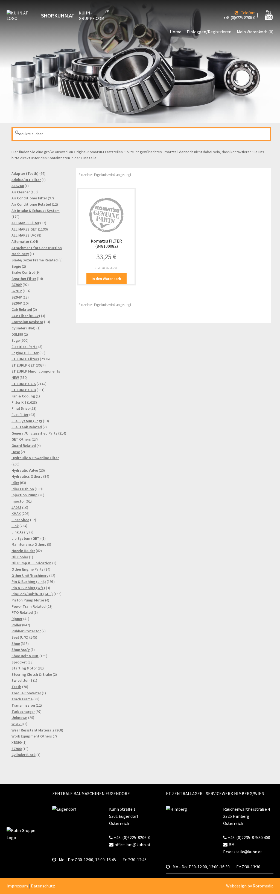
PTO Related (22, 612)
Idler (15, 482)
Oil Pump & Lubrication (31, 562)
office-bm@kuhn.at (133, 844)
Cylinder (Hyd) (23, 328)
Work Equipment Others (31, 736)
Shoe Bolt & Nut (25, 655)
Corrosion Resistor (27, 321)
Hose (15, 451)
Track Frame (22, 699)
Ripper (16, 618)
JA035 (16, 507)
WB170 (16, 723)
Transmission (23, 705)
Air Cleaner (20, 192)
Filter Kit (18, 402)
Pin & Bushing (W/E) (28, 587)
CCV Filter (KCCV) (25, 315)
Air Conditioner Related (31, 204)
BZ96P (16, 303)
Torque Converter (26, 693)
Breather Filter (23, 278)
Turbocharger (23, 711)
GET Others (21, 439)
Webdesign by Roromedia (249, 886)
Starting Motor (24, 668)
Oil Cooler (19, 556)
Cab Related (21, 309)
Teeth (16, 686)
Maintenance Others (28, 544)
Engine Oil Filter (25, 352)
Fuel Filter (19, 414)
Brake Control (23, 272)
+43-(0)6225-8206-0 (239, 17)
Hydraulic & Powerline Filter (35, 457)
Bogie (16, 266)
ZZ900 (16, 748)
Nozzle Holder (23, 550)
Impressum (17, 886)
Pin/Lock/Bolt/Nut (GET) (32, 593)
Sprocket (19, 662)
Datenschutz (43, 886)
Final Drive (20, 408)
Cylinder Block (23, 754)
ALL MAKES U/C (23, 235)
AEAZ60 (17, 185)
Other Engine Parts (27, 569)
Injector (18, 501)
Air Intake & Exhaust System (35, 210)
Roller (16, 624)
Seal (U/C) (19, 637)
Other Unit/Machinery (29, 575)
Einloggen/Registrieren (209, 31)
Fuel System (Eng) (26, 420)
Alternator (20, 241)
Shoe (15, 643)
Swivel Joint (21, 680)
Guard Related (23, 445)
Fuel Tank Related (26, 426)
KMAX (16, 513)
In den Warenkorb (106, 278)
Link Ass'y (19, 532)
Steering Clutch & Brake (31, 674)
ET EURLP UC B (23, 389)
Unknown (19, 717)
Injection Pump (24, 494)
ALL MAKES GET (24, 229)
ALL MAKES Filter (25, 222)
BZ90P (16, 284)
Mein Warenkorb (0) (255, 31)
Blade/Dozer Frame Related (34, 260)
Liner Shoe (20, 519)
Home (175, 31)
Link (15, 525)
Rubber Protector (26, 631)
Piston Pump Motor (27, 600)
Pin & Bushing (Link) (28, 581)
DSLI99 (17, 334)
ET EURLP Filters (25, 358)
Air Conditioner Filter (29, 198)
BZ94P (16, 297)
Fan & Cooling (23, 396)
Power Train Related (28, 606)
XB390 (16, 742)
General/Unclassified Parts (34, 433)
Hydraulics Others (26, 476)
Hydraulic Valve (24, 470)
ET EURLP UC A (23, 383)
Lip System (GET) (26, 538)
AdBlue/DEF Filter (26, 179)
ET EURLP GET (23, 365)
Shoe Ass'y (20, 649)
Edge (15, 340)
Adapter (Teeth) (25, 173)
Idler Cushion (22, 488)
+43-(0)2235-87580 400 (249, 837)
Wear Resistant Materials (32, 730)
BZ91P (16, 290)
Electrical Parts (24, 346)
